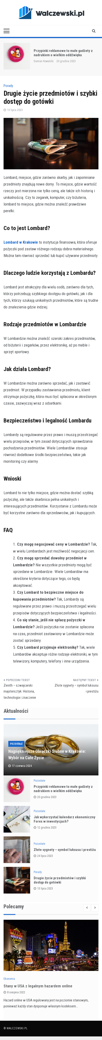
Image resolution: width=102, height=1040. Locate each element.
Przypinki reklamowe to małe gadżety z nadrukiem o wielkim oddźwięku (63, 53)
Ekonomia (9, 978)
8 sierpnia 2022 (16, 992)
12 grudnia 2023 (46, 827)
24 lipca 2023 (45, 856)
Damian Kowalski (44, 61)
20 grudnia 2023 (46, 797)
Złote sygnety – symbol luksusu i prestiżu (76, 688)
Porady (8, 86)
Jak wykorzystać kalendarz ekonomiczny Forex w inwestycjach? (64, 819)
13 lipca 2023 (45, 888)
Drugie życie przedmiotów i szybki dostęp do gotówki (60, 880)
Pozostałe (16, 744)
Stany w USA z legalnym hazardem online (38, 986)
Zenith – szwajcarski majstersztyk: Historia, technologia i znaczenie (20, 691)
